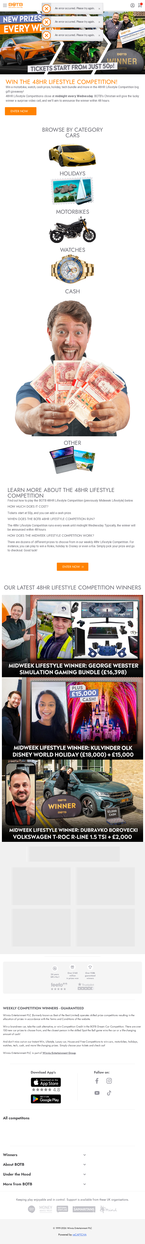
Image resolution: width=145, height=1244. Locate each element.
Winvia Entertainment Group (59, 1053)
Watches (72, 250)
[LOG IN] (132, 5)
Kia (93, 546)
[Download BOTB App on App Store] (46, 1084)
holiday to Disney (67, 546)
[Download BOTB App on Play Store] (46, 1098)
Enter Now (19, 111)
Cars (72, 135)
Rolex (50, 546)
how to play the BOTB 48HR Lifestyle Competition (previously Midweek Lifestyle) (72, 500)
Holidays (72, 173)
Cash (72, 291)
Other (72, 443)
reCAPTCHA (79, 1234)
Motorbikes (72, 212)
